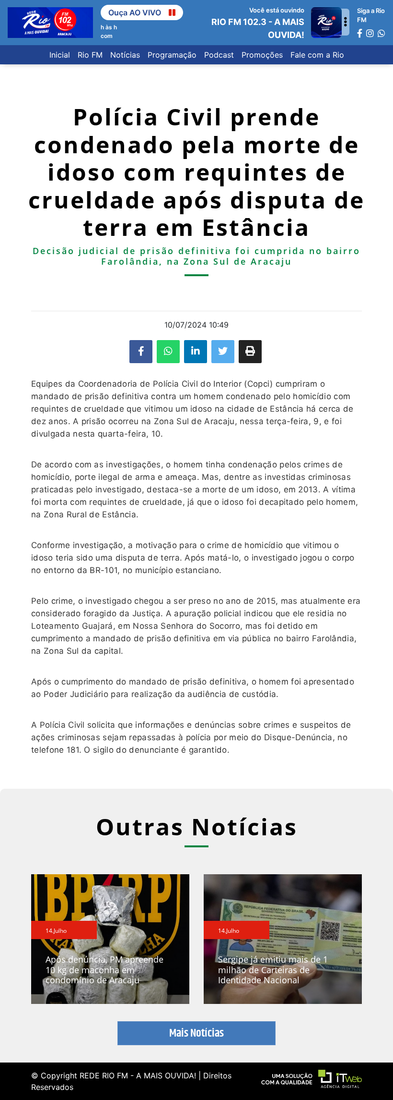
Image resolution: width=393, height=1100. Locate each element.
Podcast (219, 55)
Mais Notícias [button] (196, 1033)
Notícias (125, 55)
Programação (172, 55)
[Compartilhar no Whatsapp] (168, 351)
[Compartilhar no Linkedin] (195, 351)
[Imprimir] (250, 351)
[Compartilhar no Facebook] (140, 351)
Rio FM (90, 55)
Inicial (59, 55)
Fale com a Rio (317, 55)
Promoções (262, 55)
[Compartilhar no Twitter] (222, 351)
